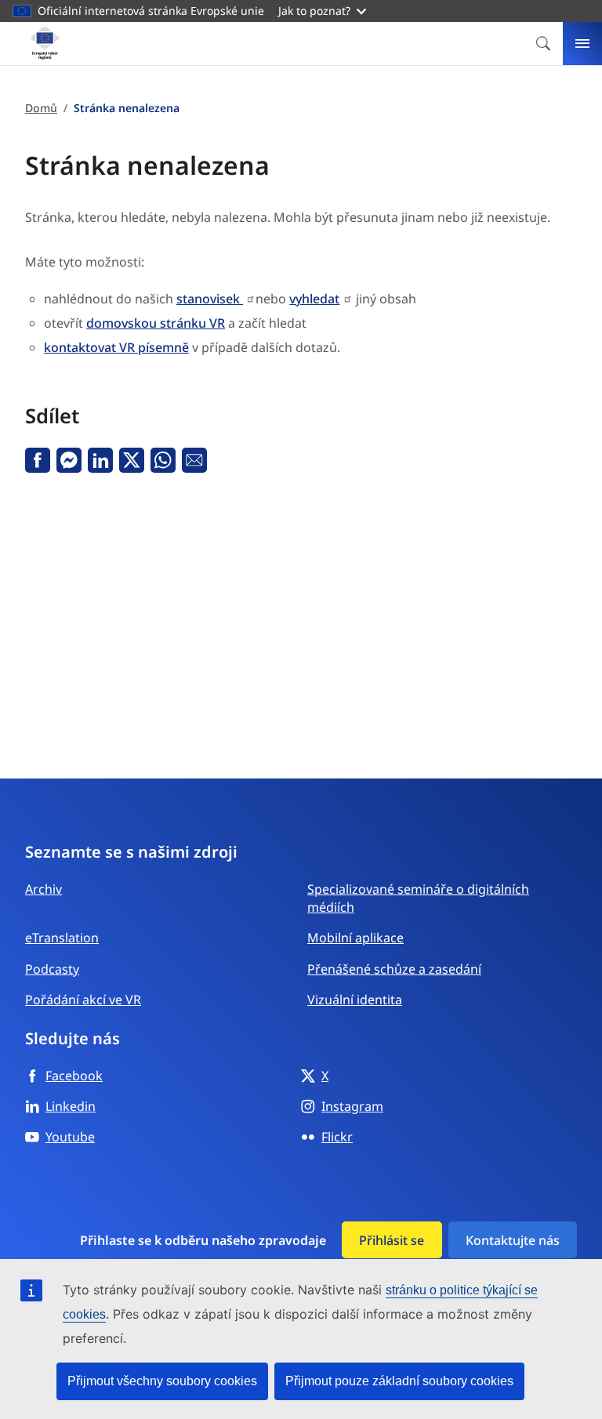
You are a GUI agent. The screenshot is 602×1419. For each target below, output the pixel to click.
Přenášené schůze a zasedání (394, 969)
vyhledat (314, 298)
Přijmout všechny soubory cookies (162, 1381)
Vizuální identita (354, 999)
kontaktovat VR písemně (116, 347)
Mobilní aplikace (355, 937)
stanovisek (209, 298)
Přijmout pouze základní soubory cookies (399, 1381)
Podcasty (52, 969)
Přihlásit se (391, 1240)
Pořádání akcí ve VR (83, 999)
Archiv (43, 889)
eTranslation (62, 937)
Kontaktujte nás (513, 1240)
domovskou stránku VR (155, 323)
